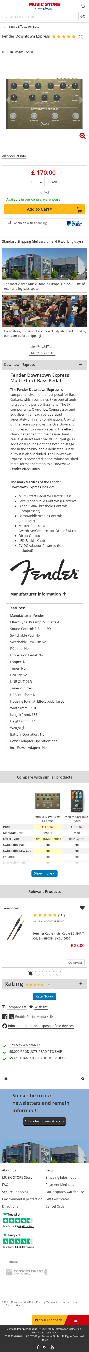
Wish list (41, 1007)
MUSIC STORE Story (17, 1177)
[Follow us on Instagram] (45, 1348)
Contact (11, 1329)
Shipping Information (62, 1177)
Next (81, 100)
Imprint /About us (27, 1329)
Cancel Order (56, 1206)
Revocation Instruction (68, 1329)
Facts (50, 1170)
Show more (43, 873)
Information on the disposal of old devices (41, 1025)
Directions (10, 1206)
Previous (8, 100)
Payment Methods (60, 1184)
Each (54, 181)
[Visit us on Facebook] (38, 1348)
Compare (75, 962)
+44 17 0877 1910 (42, 353)
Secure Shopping (15, 1192)
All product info (14, 156)
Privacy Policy (46, 1329)
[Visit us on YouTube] (52, 1348)
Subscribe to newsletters (42, 1121)
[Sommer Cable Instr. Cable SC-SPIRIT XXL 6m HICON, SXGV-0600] (16, 927)
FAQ (5, 1184)
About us (9, 1170)
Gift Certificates (58, 1199)
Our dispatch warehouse (65, 1192)
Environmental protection (22, 1199)
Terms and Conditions (44, 1332)
